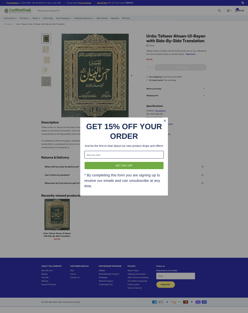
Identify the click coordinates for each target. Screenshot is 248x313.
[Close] (165, 121)
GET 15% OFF (124, 165)
